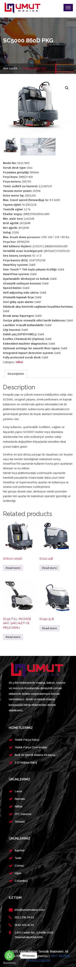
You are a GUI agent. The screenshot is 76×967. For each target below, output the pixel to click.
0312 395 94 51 (24, 917)
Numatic (20, 798)
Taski (18, 858)
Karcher (20, 850)
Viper (18, 873)
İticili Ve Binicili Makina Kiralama (35, 754)
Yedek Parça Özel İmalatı (31, 747)
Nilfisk (19, 362)
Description (16, 373)
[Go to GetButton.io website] (9, 963)
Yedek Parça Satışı (27, 739)
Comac (19, 865)
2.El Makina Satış (26, 762)
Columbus (21, 880)
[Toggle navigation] (68, 7)
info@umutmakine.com (30, 909)
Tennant (20, 821)
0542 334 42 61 (24, 925)
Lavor (18, 791)
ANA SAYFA (10, 68)
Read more (13, 567)
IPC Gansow (23, 814)
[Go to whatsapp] (9, 955)
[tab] (16, 374)
